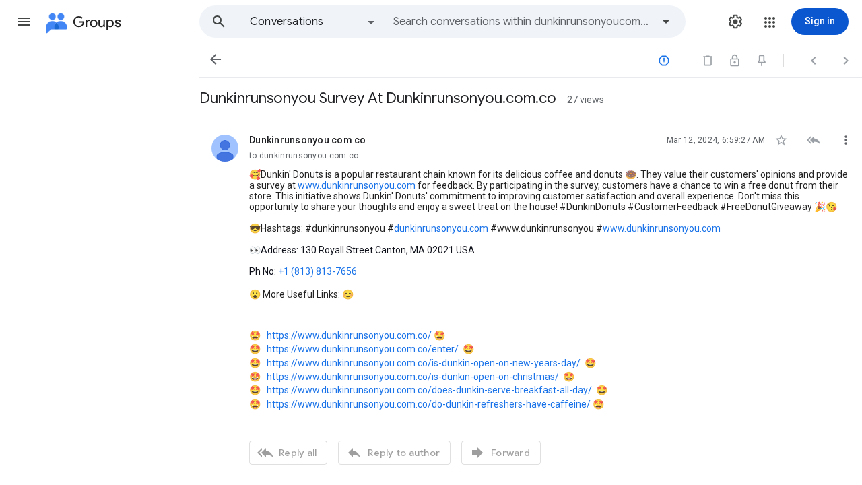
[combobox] (523, 21)
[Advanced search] (666, 21)
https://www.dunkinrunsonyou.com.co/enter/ (363, 349)
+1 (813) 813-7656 (317, 271)
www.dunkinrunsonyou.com (356, 185)
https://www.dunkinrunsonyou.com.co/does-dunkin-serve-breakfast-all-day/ (429, 390)
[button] (24, 21)
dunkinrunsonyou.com (441, 228)
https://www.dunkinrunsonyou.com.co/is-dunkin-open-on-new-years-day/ (424, 363)
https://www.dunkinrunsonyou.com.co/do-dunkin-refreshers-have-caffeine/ (429, 404)
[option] (313, 21)
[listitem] (530, 298)
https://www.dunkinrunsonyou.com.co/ (349, 335)
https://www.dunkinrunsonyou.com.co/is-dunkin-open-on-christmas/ (413, 376)
